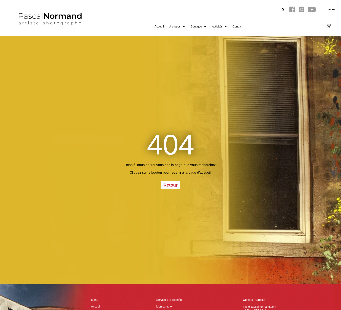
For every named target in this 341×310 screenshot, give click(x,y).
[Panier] (328, 25)
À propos (175, 26)
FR (333, 9)
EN (329, 9)
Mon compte (164, 306)
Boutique (196, 26)
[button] (283, 9)
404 (170, 144)
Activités (217, 26)
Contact (237, 26)
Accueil (159, 26)
